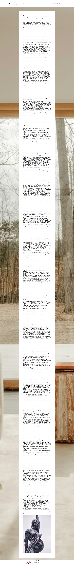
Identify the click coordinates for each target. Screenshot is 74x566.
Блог (20, 8)
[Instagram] (36, 560)
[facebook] (35, 560)
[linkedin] (38, 560)
